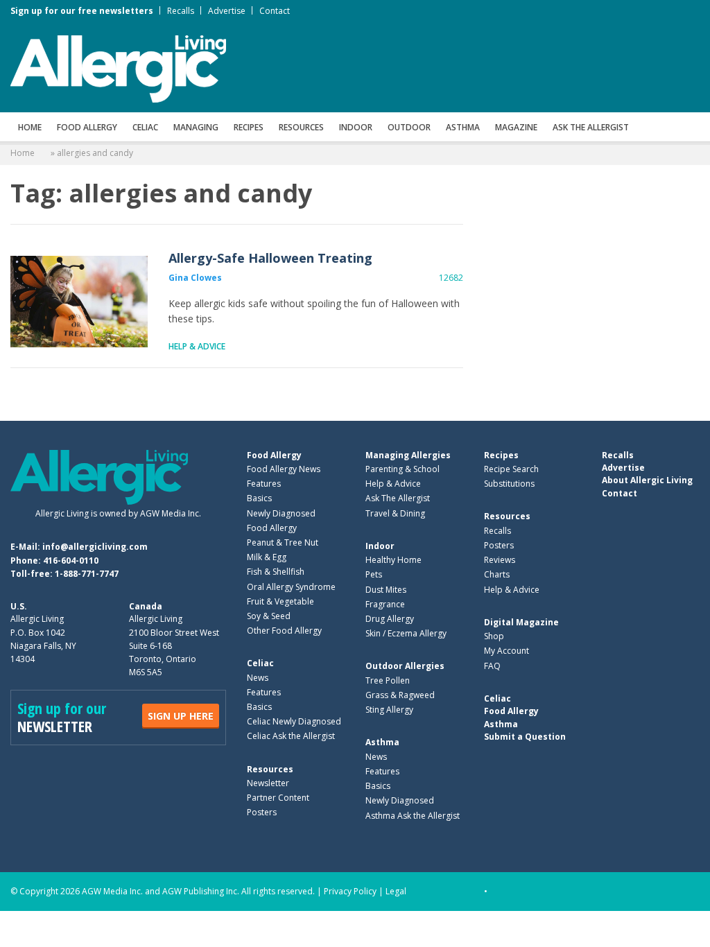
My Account (506, 651)
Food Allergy (87, 127)
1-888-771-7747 (87, 574)
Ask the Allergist (591, 127)
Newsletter (268, 783)
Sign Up (181, 715)
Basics (259, 498)
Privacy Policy (350, 891)
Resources (301, 127)
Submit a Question (525, 736)
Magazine (516, 127)
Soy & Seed (269, 616)
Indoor (355, 127)
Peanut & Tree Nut (282, 542)
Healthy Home (393, 560)
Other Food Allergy (284, 630)
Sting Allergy (389, 709)
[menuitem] (29, 126)
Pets (373, 574)
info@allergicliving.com (95, 547)
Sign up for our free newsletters (81, 11)
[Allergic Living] (118, 68)
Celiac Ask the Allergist (291, 736)
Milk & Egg (266, 557)
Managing (195, 127)
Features (264, 483)
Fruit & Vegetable (280, 601)
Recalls (180, 11)
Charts (497, 574)
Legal (396, 891)
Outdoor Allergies (404, 666)
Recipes (248, 127)
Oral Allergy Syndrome (291, 587)
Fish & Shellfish (275, 571)
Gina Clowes (195, 278)
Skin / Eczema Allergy (406, 633)
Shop (494, 636)
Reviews (499, 560)
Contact (274, 11)
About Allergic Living (647, 480)
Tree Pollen (387, 680)
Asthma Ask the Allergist (412, 816)
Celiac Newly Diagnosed (294, 721)
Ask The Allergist (397, 498)
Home (30, 127)
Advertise (226, 11)
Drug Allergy (389, 619)
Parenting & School (402, 469)
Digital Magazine (521, 622)
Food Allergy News (283, 469)
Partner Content (278, 797)
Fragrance (385, 604)
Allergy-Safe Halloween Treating (79, 302)
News (257, 678)
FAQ (492, 666)
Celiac (145, 127)
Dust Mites (385, 590)
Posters (262, 812)
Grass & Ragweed (400, 695)
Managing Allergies (408, 455)
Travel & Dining (395, 513)
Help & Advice (196, 346)
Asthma (463, 127)
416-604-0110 (70, 560)
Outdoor (409, 127)
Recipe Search (511, 469)
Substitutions (509, 483)
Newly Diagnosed (281, 513)
